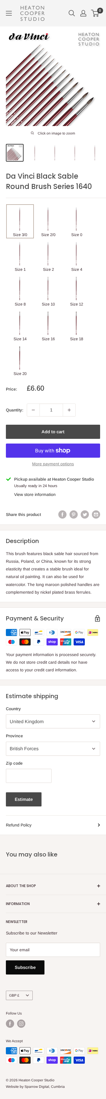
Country (13, 708)
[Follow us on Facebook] (10, 1024)
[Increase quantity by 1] (69, 410)
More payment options (53, 463)
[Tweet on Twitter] (85, 514)
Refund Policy (19, 825)
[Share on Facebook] (62, 514)
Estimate (24, 799)
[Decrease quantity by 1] (33, 410)
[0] (95, 13)
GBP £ (14, 995)
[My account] (83, 13)
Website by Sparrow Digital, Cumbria (35, 1087)
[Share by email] (96, 514)
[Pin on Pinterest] (73, 514)
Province (14, 735)
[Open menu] (9, 13)
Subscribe (25, 967)
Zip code (14, 763)
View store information (35, 494)
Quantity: (14, 410)
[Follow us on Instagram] (21, 1024)
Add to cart (53, 431)
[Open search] (72, 13)
